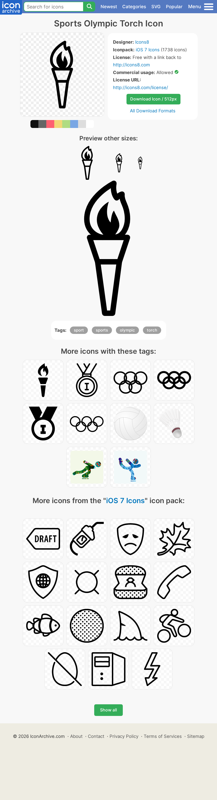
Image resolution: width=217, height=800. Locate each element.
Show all (108, 709)
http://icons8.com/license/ (140, 87)
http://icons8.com (131, 64)
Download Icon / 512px (153, 99)
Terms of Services (163, 736)
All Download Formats (152, 110)
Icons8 (142, 42)
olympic (127, 330)
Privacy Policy (124, 736)
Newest (109, 6)
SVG (156, 6)
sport (79, 330)
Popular (174, 6)
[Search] (89, 7)
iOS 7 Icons (148, 49)
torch (152, 330)
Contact (96, 736)
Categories (134, 6)
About (76, 736)
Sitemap (195, 736)
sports (102, 330)
